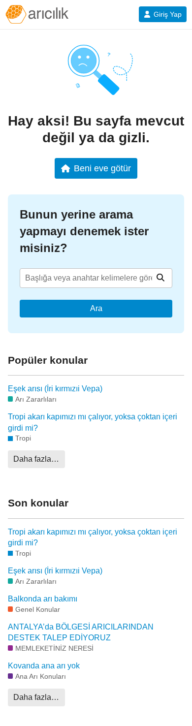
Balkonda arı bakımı (42, 599)
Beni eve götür (102, 168)
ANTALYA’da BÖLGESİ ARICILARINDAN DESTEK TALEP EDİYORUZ (81, 632)
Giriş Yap (168, 14)
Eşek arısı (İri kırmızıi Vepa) (55, 388)
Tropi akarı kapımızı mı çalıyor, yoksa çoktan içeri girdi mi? (92, 422)
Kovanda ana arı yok (44, 666)
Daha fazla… (36, 459)
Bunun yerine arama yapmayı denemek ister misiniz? (84, 231)
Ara (96, 308)
